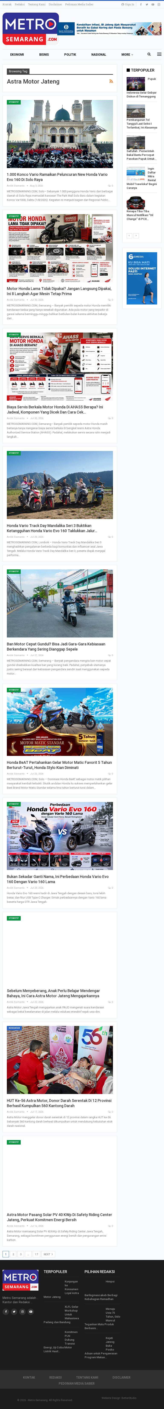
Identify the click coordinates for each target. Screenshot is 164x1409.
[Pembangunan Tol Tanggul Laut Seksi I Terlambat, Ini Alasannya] (136, 111)
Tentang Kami (36, 4)
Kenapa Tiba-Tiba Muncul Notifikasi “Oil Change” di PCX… (140, 215)
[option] (142, 150)
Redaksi (20, 4)
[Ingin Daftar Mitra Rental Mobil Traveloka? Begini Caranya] (136, 174)
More (126, 54)
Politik (70, 54)
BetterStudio (129, 1398)
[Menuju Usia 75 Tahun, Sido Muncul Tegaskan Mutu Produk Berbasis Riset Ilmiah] (94, 1314)
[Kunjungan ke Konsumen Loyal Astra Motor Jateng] (53, 1286)
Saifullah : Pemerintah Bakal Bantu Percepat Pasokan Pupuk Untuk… (141, 154)
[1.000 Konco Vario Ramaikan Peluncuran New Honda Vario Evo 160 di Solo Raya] (60, 134)
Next (47, 1254)
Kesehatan (14, 1028)
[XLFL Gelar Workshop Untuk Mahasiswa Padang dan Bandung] (53, 1312)
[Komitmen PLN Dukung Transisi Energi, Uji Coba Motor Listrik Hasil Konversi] (53, 1337)
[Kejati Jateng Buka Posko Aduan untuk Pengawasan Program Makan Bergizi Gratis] (94, 1343)
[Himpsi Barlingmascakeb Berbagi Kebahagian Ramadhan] (94, 1286)
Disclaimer (55, 4)
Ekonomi (17, 54)
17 (36, 1254)
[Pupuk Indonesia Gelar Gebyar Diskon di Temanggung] (136, 84)
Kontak (7, 4)
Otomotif (14, 102)
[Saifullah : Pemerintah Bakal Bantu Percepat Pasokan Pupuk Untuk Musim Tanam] (136, 142)
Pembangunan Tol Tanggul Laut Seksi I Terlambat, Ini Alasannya (142, 123)
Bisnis (44, 54)
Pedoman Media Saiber (79, 4)
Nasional (98, 54)
